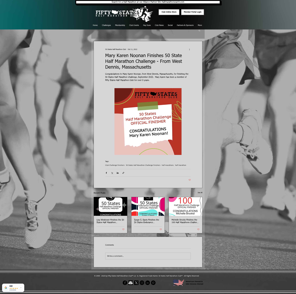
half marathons (168, 165)
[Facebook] (125, 282)
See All (200, 192)
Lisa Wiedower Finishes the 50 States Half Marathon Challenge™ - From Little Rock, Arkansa (110, 221)
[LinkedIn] (147, 282)
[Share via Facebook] (106, 173)
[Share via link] (123, 173)
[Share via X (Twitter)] (112, 173)
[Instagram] (142, 282)
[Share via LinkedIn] (118, 173)
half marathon (180, 165)
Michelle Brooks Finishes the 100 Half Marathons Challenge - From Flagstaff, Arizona (185, 221)
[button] (199, 30)
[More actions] (189, 49)
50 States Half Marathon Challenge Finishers (143, 165)
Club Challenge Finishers (115, 165)
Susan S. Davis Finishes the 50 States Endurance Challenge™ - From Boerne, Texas (146, 221)
